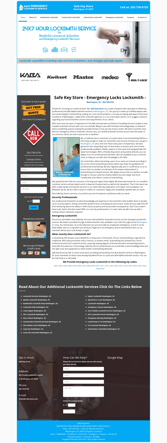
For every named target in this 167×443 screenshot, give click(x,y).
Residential (61, 434)
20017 (121, 266)
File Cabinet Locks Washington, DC (36, 325)
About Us (33, 17)
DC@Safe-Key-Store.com (28, 399)
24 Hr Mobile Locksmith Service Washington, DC (107, 311)
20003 (65, 266)
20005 (74, 266)
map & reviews (103, 426)
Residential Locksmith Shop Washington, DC (40, 303)
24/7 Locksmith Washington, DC (35, 314)
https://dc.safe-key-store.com (92, 429)
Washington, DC (93, 102)
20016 (116, 266)
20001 (56, 266)
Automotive (82, 434)
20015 (112, 266)
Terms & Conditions (75, 437)
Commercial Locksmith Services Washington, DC (42, 322)
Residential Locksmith (49, 17)
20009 (93, 266)
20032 (144, 266)
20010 (98, 266)
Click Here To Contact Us (33, 119)
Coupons (130, 17)
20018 (126, 266)
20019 (130, 266)
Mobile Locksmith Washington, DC (36, 300)
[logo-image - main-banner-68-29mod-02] (83, 42)
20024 (140, 266)
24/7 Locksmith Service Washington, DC (103, 314)
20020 (135, 266)
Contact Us (142, 17)
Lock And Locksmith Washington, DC (37, 333)
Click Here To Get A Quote (33, 101)
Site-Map (96, 437)
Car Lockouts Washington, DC (99, 325)
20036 (98, 269)
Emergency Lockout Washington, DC (102, 307)
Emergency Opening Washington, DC (102, 318)
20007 (84, 266)
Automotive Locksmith (93, 17)
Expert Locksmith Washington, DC (101, 296)
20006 (79, 266)
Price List (87, 437)
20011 (102, 266)
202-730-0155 (139, 7)
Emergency (93, 434)
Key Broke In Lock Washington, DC (101, 300)
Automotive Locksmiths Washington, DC (104, 329)
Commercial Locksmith (71, 17)
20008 (88, 266)
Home (23, 17)
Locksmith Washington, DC (98, 303)
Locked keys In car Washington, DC (101, 322)
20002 (60, 266)
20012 (107, 266)
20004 (70, 266)
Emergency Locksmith (114, 17)
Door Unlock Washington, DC (34, 318)
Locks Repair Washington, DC (34, 311)
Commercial (71, 434)
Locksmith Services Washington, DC (37, 296)
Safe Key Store (97, 108)
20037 (102, 269)
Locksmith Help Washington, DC (36, 307)
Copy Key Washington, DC (33, 329)
